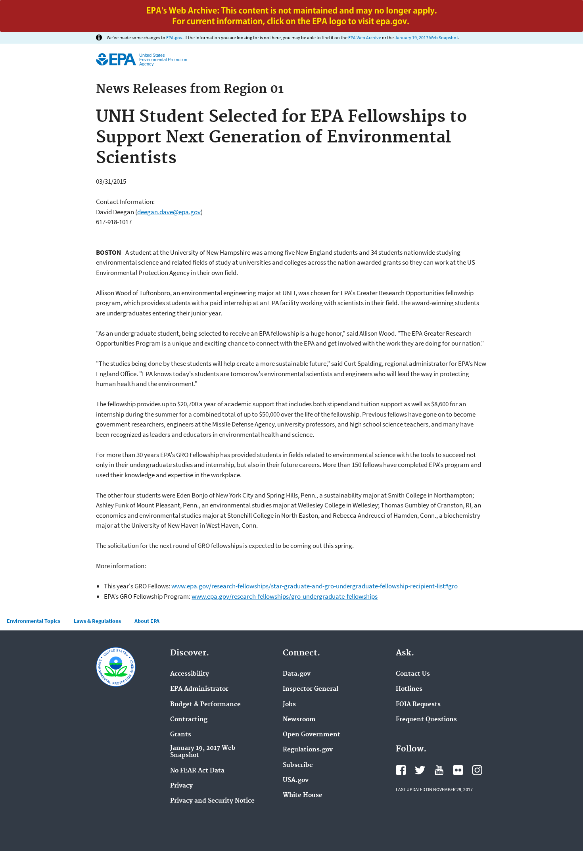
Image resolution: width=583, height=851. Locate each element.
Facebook (401, 770)
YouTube (439, 770)
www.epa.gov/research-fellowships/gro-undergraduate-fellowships (285, 596)
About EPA (146, 620)
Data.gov (297, 674)
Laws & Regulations (97, 620)
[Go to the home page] (116, 59)
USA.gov (296, 780)
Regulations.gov (308, 749)
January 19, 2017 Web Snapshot (426, 37)
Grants (180, 734)
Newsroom (299, 719)
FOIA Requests (418, 704)
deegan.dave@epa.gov (169, 211)
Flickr (458, 770)
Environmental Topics (33, 620)
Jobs (289, 704)
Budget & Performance (205, 704)
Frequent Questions (426, 719)
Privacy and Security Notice (212, 801)
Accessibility (189, 674)
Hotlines (409, 689)
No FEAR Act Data (197, 770)
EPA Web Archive (364, 37)
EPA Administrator (199, 689)
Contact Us (413, 674)
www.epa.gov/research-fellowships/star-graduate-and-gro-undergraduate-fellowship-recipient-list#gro (314, 586)
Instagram (477, 770)
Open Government (311, 734)
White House (302, 795)
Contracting (188, 719)
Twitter (420, 770)
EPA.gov (174, 37)
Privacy (181, 786)
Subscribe (298, 765)
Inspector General (310, 689)
